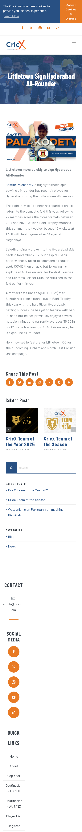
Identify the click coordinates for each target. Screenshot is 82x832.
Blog (11, 536)
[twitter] (13, 667)
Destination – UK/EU (14, 788)
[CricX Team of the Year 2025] (22, 420)
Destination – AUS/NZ (14, 803)
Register (14, 826)
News (12, 546)
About (13, 766)
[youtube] (13, 697)
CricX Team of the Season (58, 441)
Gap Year (13, 776)
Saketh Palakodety (19, 185)
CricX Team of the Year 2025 (20, 441)
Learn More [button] (11, 16)
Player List (14, 816)
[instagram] (13, 682)
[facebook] (13, 651)
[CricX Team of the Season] (60, 420)
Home (14, 756)
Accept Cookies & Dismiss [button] (71, 11)
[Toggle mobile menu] (74, 44)
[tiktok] (13, 712)
